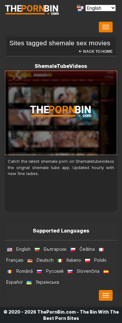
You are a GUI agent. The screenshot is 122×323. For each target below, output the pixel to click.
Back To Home (97, 51)
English (23, 249)
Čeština (87, 249)
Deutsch (45, 260)
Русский (55, 271)
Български (55, 249)
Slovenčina (88, 271)
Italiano (74, 260)
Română (24, 271)
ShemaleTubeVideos (61, 66)
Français (14, 260)
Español (14, 282)
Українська (47, 282)
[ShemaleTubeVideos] (61, 112)
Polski (100, 260)
